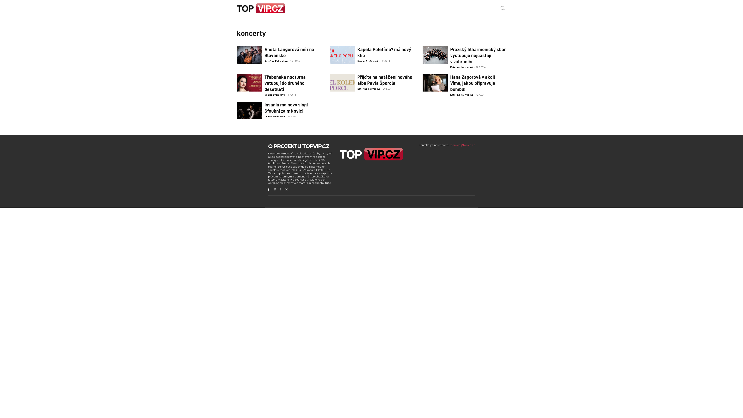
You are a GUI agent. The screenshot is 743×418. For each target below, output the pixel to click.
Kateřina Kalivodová (276, 61)
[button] (502, 8)
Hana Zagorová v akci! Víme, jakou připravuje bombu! (472, 83)
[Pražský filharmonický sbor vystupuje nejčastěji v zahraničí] (435, 55)
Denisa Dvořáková (367, 61)
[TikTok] (281, 190)
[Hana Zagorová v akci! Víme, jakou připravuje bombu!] (435, 83)
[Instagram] (275, 190)
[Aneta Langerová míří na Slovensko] (249, 55)
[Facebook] (269, 190)
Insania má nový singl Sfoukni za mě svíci (286, 107)
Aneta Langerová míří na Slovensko (289, 52)
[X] (286, 190)
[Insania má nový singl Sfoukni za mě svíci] (249, 110)
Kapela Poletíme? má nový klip (384, 52)
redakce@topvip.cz (462, 144)
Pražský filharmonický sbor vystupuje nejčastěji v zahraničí (478, 55)
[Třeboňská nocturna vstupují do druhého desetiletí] (249, 83)
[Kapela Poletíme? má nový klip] (342, 55)
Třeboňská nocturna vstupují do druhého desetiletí (285, 83)
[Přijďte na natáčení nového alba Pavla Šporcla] (342, 83)
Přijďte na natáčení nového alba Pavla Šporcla (384, 80)
